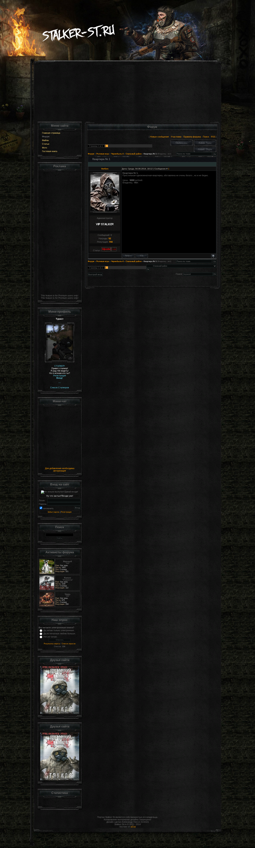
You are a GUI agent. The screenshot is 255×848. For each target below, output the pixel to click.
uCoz (133, 826)
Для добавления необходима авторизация (59, 469)
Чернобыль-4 (117, 154)
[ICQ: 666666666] (141, 256)
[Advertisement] (127, 94)
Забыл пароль (53, 512)
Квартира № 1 (150, 154)
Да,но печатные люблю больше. (59, 633)
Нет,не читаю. (50, 637)
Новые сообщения (159, 136)
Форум (91, 154)
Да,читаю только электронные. (59, 630)
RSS (213, 136)
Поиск (206, 136)
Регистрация (66, 512)
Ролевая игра (102, 154)
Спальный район (133, 154)
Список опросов (69, 644)
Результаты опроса (52, 644)
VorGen (104, 169)
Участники (176, 136)
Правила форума (192, 136)
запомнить (48, 508)
